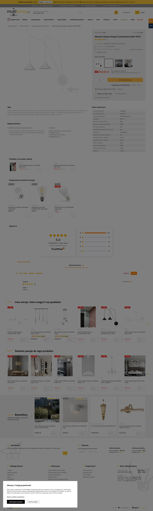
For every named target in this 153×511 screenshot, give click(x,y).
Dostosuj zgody (33, 502)
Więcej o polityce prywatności (15, 497)
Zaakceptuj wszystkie (15, 502)
